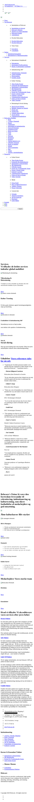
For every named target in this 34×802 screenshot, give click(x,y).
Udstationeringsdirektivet (19, 116)
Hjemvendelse (16, 76)
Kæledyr (10, 139)
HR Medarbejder (16, 89)
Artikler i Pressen (16, 186)
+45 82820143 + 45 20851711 (15, 6)
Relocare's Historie (17, 30)
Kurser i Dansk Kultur (18, 94)
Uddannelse (11, 124)
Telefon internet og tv (14, 141)
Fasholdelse (7, 767)
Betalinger (11, 137)
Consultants (15, 50)
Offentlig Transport (13, 142)
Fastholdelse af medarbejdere (12, 744)
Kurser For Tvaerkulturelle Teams (14, 759)
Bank (9, 119)
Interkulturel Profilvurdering (20, 65)
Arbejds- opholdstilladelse (15, 152)
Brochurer (14, 199)
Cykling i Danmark (13, 121)
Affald (10, 151)
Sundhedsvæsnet (13, 129)
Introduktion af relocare (18, 28)
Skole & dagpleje (9, 740)
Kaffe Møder (15, 200)
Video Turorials (16, 100)
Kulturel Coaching (17, 95)
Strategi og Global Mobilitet (20, 31)
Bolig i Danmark (9, 737)
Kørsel (10, 123)
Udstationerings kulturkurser (20, 97)
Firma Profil (15, 183)
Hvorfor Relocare (17, 42)
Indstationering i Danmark (19, 73)
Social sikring (15, 115)
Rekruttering (15, 63)
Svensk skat (15, 111)
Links (9, 134)
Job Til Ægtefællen (9, 742)
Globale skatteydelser (18, 113)
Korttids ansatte (16, 78)
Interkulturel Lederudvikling (20, 87)
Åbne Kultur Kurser (17, 84)
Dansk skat (15, 110)
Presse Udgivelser (17, 188)
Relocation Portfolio (10, 118)
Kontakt (6, 202)
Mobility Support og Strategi (20, 108)
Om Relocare (8, 22)
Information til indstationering (16, 126)
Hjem (6, 20)
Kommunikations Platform (11, 769)
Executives (15, 49)
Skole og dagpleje (13, 144)
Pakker (6, 52)
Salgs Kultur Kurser (10, 760)
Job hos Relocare (16, 197)
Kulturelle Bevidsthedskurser (20, 85)
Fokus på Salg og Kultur (19, 98)
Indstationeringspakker (14, 54)
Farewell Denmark (13, 128)
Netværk (10, 136)
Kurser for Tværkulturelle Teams (21, 92)
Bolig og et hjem (12, 131)
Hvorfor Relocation (17, 41)
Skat (9, 149)
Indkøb (10, 146)
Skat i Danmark (8, 739)
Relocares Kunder (17, 33)
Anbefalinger (15, 35)
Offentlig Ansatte (16, 90)
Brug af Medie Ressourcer (19, 184)
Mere (2, 291)
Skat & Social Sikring (18, 106)
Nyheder (14, 194)
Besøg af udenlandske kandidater (21, 66)
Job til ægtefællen (13, 147)
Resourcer (7, 154)
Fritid (9, 133)
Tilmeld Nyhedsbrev (17, 195)
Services (6, 57)
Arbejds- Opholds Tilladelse (12, 736)
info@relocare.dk (11, 4)
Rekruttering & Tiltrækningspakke (18, 55)
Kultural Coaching (9, 745)
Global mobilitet (16, 74)
